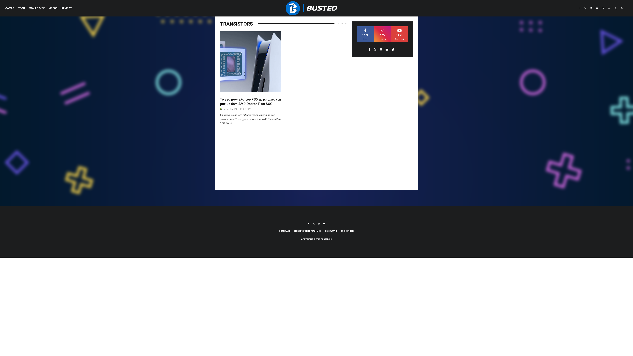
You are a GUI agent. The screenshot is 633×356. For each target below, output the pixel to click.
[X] (585, 8)
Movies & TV (37, 8)
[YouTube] (597, 8)
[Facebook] (579, 8)
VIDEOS (53, 8)
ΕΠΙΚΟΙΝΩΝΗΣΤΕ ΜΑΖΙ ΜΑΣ (307, 231)
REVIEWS (66, 8)
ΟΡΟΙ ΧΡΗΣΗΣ (347, 231)
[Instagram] (591, 8)
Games (9, 8)
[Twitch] (603, 8)
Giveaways (331, 231)
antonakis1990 (230, 109)
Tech (21, 8)
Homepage (284, 231)
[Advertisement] (316, 160)
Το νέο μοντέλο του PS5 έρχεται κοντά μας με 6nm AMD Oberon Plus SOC (250, 101)
